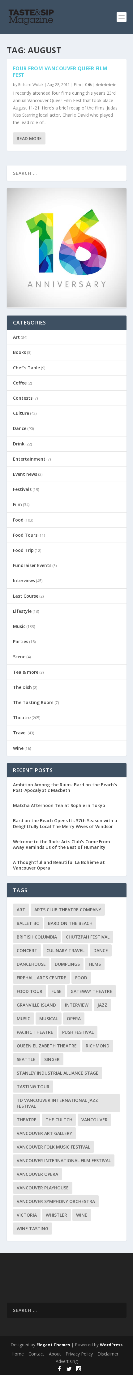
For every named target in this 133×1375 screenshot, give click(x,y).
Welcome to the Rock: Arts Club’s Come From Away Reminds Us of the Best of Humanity (61, 844)
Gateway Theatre (91, 991)
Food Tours (25, 535)
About (55, 1354)
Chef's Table (26, 368)
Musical (48, 1018)
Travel (20, 733)
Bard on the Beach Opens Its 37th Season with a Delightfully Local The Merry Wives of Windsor (65, 823)
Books (19, 352)
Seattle (26, 1059)
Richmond (97, 1046)
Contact (36, 1354)
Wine (18, 748)
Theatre (22, 717)
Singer (52, 1059)
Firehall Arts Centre (41, 978)
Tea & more (25, 672)
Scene (19, 657)
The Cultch (58, 1120)
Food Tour (29, 991)
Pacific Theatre (35, 1032)
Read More (29, 138)
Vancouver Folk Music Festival (53, 1147)
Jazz (102, 1005)
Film (77, 84)
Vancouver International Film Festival (64, 1160)
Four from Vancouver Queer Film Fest (60, 71)
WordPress (111, 1344)
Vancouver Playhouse (43, 1188)
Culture (21, 413)
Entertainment (29, 459)
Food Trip (23, 550)
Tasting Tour (33, 1086)
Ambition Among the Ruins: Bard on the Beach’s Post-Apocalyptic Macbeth (65, 787)
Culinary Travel (65, 950)
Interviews (24, 580)
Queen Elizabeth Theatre (47, 1046)
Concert (27, 950)
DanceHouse (31, 964)
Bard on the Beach (70, 923)
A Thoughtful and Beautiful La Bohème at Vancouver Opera (59, 865)
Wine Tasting (32, 1228)
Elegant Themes (53, 1344)
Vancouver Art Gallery (44, 1133)
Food (18, 520)
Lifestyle (22, 611)
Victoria (27, 1215)
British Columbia (37, 937)
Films (95, 964)
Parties (20, 641)
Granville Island (36, 1005)
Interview (76, 1005)
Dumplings (67, 964)
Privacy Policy (79, 1354)
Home (17, 1354)
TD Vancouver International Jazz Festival (57, 1103)
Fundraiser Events (32, 565)
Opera (74, 1018)
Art (16, 337)
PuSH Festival (78, 1032)
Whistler (56, 1215)
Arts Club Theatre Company (67, 910)
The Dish (22, 687)
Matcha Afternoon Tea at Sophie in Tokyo (59, 805)
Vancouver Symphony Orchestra (56, 1201)
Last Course (25, 596)
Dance (19, 428)
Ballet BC (28, 923)
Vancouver (94, 1120)
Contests (22, 398)
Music (19, 626)
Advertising (67, 1361)
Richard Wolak (30, 84)
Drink (18, 444)
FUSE (56, 991)
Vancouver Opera (37, 1174)
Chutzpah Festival (87, 937)
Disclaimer (107, 1354)
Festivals (22, 489)
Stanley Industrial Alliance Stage (57, 1073)
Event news (25, 474)
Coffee (20, 383)
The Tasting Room (33, 702)
